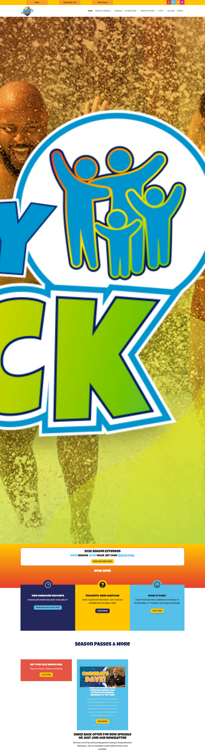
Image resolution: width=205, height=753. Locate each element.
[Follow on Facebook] (169, 2)
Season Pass (126, 555)
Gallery (171, 11)
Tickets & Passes (102, 11)
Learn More (102, 611)
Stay (161, 11)
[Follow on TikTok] (173, 2)
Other (179, 11)
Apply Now (157, 611)
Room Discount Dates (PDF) (48, 607)
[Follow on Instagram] (178, 2)
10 (110, 725)
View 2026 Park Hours (102, 561)
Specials (118, 11)
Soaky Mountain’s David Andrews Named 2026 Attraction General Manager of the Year (102, 691)
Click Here (46, 675)
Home (90, 11)
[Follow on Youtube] (182, 2)
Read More (102, 721)
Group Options (147, 11)
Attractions (130, 11)
